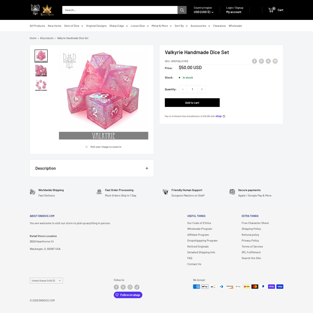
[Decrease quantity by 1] (183, 89)
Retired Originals (198, 246)
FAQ (189, 258)
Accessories (198, 25)
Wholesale (235, 25)
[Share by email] (275, 61)
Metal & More (160, 25)
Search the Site (251, 258)
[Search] (182, 10)
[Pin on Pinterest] (261, 61)
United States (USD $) (43, 280)
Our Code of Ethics (199, 223)
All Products (37, 25)
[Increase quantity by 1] (202, 89)
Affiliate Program (198, 234)
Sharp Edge (116, 25)
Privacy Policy (250, 240)
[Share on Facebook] (254, 61)
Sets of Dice (71, 25)
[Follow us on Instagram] (130, 286)
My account (233, 12)
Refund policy (250, 234)
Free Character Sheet (255, 223)
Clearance (219, 25)
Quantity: (171, 89)
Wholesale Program (199, 228)
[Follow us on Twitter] (123, 286)
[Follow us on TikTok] (136, 286)
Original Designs (96, 25)
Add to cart (192, 102)
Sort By (179, 25)
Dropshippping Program (202, 240)
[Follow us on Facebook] (116, 286)
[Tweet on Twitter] (268, 61)
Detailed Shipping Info (201, 252)
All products (46, 38)
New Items (54, 25)
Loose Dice (138, 25)
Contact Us (194, 264)
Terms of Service (252, 246)
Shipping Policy (251, 228)
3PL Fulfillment (251, 252)
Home (33, 38)
